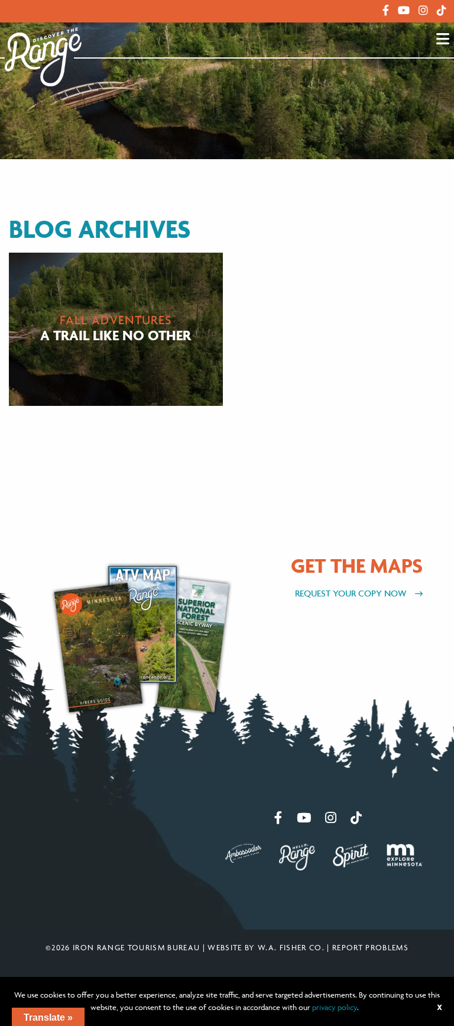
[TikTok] (441, 10)
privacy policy (334, 1007)
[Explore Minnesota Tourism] (405, 854)
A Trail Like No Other (115, 335)
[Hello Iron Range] (297, 856)
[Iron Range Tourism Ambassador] (243, 852)
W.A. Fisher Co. (291, 947)
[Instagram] (423, 10)
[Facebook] (386, 10)
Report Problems (370, 947)
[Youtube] (404, 10)
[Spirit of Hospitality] (351, 854)
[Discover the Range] (43, 56)
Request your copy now (352, 593)
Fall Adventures (115, 320)
